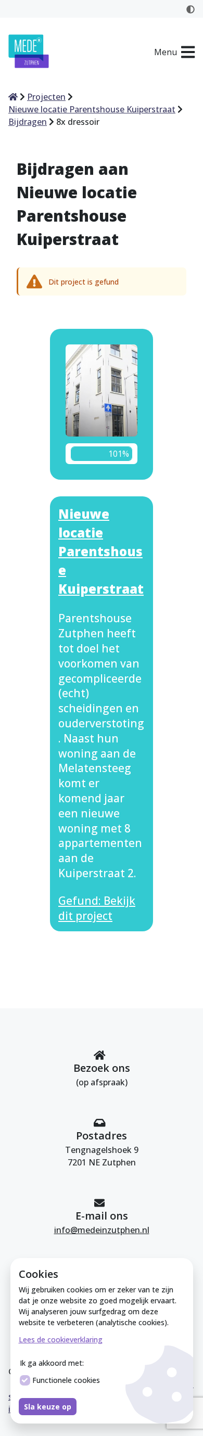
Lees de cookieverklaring (61, 1339)
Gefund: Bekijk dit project (96, 908)
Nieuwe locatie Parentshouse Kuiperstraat (101, 551)
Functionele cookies (66, 1380)
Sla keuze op (47, 1407)
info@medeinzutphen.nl (101, 1230)
